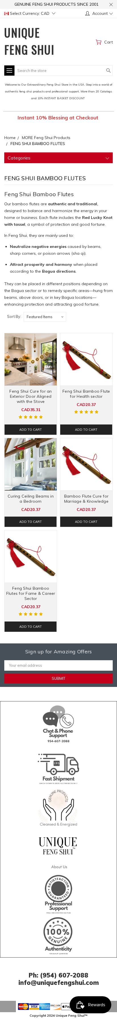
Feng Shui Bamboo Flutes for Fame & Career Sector (30, 593)
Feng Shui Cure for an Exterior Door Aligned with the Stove (30, 396)
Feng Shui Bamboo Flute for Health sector (86, 394)
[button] (58, 722)
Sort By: (14, 316)
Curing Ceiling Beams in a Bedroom (31, 499)
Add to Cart (30, 430)
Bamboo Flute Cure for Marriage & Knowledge (86, 499)
